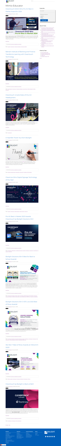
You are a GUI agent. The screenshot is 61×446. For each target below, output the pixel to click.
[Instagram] (45, 436)
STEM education (26, 295)
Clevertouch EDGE (24, 46)
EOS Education (29, 172)
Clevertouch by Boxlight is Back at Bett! (20, 384)
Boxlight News (13, 172)
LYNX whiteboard (12, 339)
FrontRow (25, 172)
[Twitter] (50, 436)
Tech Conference (18, 420)
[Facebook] (47, 436)
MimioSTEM (17, 172)
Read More (7, 41)
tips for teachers (44, 52)
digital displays (17, 211)
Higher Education (30, 89)
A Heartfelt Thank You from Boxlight (19, 138)
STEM (43, 55)
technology (27, 250)
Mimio (9, 379)
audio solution (17, 296)
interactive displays (18, 46)
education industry (45, 56)
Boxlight (10, 13)
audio (21, 296)
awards (9, 46)
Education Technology (11, 295)
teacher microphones (34, 296)
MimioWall (20, 339)
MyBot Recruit (24, 296)
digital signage (22, 211)
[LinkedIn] (52, 436)
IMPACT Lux (29, 296)
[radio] (47, 16)
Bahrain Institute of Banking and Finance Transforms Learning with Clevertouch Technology (20, 54)
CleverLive (26, 211)
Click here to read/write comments (15, 44)
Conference (26, 338)
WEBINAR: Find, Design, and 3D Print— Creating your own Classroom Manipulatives (47, 41)
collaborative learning (19, 250)
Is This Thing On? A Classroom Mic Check (47, 29)
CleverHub (10, 251)
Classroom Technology (11, 338)
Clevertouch (12, 46)
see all (41, 58)
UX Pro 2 (29, 379)
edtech (19, 295)
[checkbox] (47, 17)
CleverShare (35, 250)
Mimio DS (16, 339)
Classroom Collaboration (12, 250)
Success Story (25, 89)
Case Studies (10, 89)
